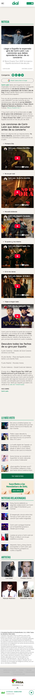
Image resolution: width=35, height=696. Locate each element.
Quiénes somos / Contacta (9, 670)
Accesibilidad (6, 672)
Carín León (4, 391)
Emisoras (21, 670)
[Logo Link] (15, 3)
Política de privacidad (17, 672)
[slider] (17, 689)
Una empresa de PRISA (17, 681)
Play (31, 692)
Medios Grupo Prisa (17, 685)
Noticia (5, 21)
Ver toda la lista (17, 476)
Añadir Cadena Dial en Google (19, 80)
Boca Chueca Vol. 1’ (14, 108)
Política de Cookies (29, 672)
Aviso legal (29, 670)
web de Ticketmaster (16, 384)
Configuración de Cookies (19, 674)
